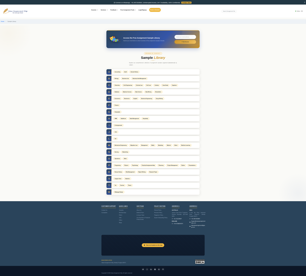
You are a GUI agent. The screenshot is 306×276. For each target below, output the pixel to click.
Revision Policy (158, 212)
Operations (117, 158)
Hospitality (145, 118)
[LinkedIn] (151, 269)
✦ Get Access (185, 41)
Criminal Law (139, 85)
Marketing (160, 145)
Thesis (129, 185)
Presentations (192, 165)
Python (183, 165)
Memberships (122, 212)
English (135, 98)
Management (144, 145)
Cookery (157, 85)
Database (117, 91)
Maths (152, 145)
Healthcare (123, 118)
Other (125, 158)
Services (103, 10)
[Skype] (162, 269)
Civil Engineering (128, 85)
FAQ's (120, 215)
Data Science (138, 91)
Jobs (120, 217)
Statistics (127, 178)
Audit (125, 71)
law (115, 138)
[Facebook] (147, 269)
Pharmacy (161, 165)
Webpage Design (119, 192)
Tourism (122, 185)
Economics (117, 98)
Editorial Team (140, 212)
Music (176, 145)
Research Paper (153, 172)
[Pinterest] (158, 269)
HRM (116, 118)
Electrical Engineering (146, 98)
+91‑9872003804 (195, 218)
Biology (116, 78)
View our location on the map (154, 245)
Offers (120, 220)
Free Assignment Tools (127, 10)
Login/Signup (142, 10)
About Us (139, 210)
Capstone (174, 85)
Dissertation (158, 91)
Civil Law (148, 85)
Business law (125, 78)
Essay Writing (159, 98)
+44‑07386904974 (178, 223)
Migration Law (133, 145)
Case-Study (165, 85)
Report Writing (142, 172)
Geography (117, 112)
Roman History (118, 172)
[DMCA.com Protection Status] (200, 261)
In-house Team (140, 215)
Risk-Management (130, 172)
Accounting (117, 71)
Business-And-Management (139, 78)
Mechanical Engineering (121, 145)
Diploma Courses (127, 91)
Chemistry (117, 85)
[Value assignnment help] (15, 11)
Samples (121, 210)
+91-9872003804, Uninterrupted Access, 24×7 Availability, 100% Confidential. (153, 2)
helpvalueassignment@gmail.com (198, 226)
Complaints (104, 212)
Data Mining (148, 91)
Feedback (113, 10)
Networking (125, 152)
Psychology (135, 165)
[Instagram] (155, 269)
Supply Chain (118, 178)
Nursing (117, 152)
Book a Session (155, 10)
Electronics (127, 98)
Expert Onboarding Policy (161, 217)
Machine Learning (185, 145)
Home (2, 21)
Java (116, 132)
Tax (115, 185)
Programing (118, 165)
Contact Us (104, 210)
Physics (126, 165)
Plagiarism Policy (158, 215)
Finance (117, 105)
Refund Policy (157, 210)
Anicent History (134, 71)
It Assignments (118, 125)
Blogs (120, 222)
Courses (94, 10)
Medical (169, 145)
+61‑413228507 (178, 218)
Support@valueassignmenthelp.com (198, 222)
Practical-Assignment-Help (148, 165)
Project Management (172, 165)
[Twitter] (143, 269)
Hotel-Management (134, 118)
